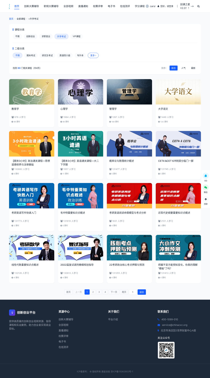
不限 (17, 36)
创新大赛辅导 (31, 6)
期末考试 (31, 55)
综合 (173, 68)
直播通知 (83, 6)
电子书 (111, 6)
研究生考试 (47, 55)
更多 (92, 55)
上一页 (78, 292)
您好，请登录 (166, 6)
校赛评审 (98, 6)
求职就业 (46, 36)
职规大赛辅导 (51, 6)
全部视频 (68, 6)
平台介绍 (113, 319)
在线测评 (125, 6)
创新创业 (30, 36)
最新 (193, 68)
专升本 (80, 55)
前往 (142, 292)
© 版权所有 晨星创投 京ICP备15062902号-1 (111, 371)
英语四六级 (64, 55)
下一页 (114, 292)
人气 (183, 68)
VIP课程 (76, 36)
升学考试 (61, 36)
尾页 (124, 292)
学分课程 (140, 6)
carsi (152, 6)
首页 (16, 6)
